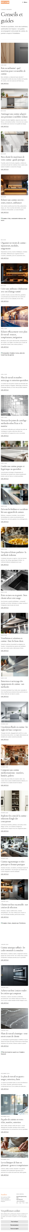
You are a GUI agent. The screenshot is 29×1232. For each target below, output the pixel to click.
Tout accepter (14, 1228)
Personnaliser (15, 1225)
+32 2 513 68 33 (20, 1201)
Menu (25, 2)
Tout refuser (14, 1221)
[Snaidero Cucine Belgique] (5, 2)
